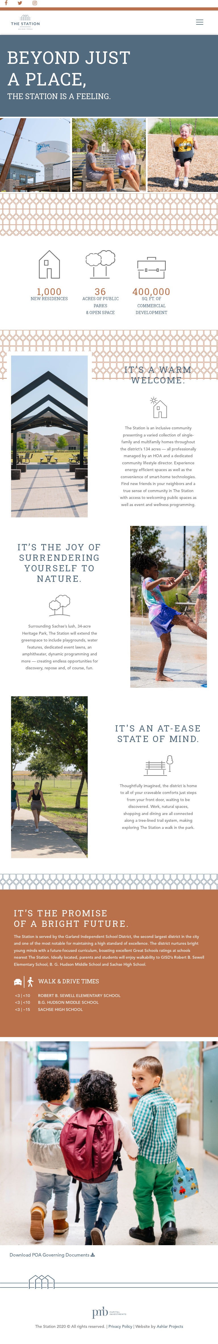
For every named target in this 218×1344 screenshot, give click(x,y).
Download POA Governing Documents (50, 1255)
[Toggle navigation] (199, 22)
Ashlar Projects (170, 1327)
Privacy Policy (120, 1327)
